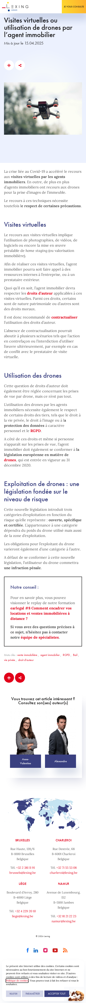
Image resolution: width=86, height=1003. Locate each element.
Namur (63, 884)
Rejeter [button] (13, 993)
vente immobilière (27, 655)
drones (10, 460)
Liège (22, 884)
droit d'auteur (26, 660)
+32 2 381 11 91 (25, 868)
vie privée (9, 660)
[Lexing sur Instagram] (45, 950)
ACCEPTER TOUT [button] (57, 993)
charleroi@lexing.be (63, 873)
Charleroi (64, 840)
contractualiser (64, 317)
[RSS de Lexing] (65, 950)
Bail (75, 655)
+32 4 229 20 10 (25, 911)
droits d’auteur (40, 293)
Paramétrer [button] (33, 993)
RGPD (35, 430)
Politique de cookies (17, 980)
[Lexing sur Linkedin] (36, 950)
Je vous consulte (74, 6)
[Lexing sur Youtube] (55, 950)
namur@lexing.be (64, 921)
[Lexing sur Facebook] (28, 950)
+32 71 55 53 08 (66, 868)
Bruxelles (22, 840)
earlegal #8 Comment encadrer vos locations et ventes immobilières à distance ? (41, 613)
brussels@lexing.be (22, 873)
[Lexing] (15, 6)
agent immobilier (50, 655)
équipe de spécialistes (40, 637)
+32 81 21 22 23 (66, 916)
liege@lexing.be (22, 916)
